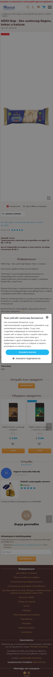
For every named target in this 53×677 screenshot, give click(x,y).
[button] (27, 358)
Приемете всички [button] (27, 352)
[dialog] (26, 338)
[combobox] (47, 317)
